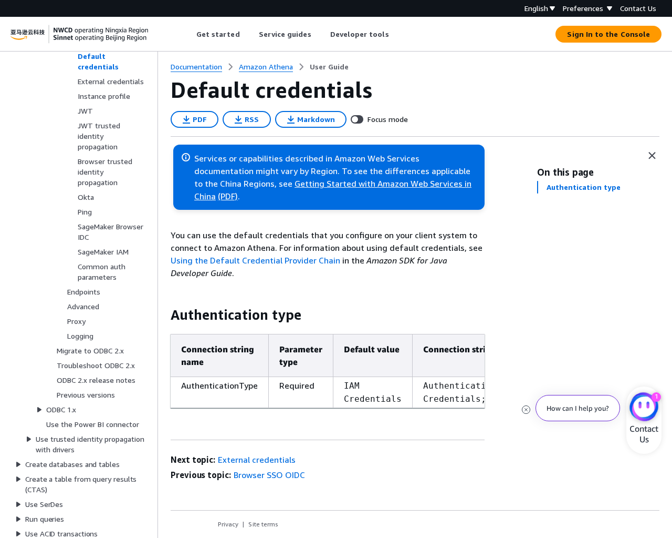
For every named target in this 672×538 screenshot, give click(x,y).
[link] (329, 67)
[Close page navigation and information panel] (652, 155)
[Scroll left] (188, 34)
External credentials (257, 459)
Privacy (228, 524)
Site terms (263, 524)
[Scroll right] (396, 34)
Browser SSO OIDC (269, 475)
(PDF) (228, 196)
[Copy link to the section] (162, 315)
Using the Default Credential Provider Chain (255, 260)
